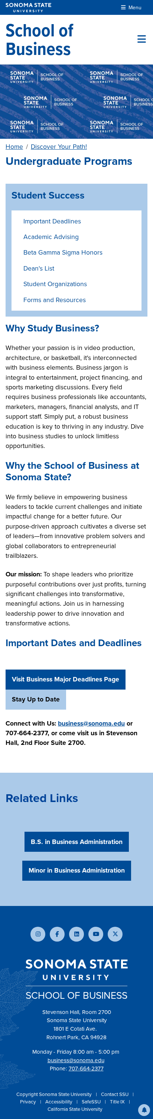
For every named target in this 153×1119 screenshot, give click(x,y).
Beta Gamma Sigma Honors (62, 252)
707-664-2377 (86, 1068)
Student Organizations (55, 283)
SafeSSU (92, 1101)
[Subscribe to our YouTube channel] (95, 934)
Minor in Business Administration (77, 870)
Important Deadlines (52, 221)
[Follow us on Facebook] (57, 934)
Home (14, 146)
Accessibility (59, 1101)
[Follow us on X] (115, 934)
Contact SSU (115, 1094)
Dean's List (38, 268)
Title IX (118, 1101)
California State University (75, 1109)
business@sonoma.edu (76, 1060)
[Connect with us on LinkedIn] (76, 934)
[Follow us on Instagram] (37, 934)
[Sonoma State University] (28, 7)
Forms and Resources (54, 299)
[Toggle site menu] (141, 39)
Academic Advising (51, 236)
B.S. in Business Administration (77, 841)
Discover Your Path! (59, 146)
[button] (144, 1110)
